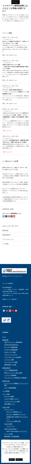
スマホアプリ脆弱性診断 (10, 349)
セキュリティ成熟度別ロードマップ (15, 414)
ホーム (4, 337)
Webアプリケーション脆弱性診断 (13, 342)
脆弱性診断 (5, 230)
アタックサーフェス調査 (10, 362)
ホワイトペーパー (9, 409)
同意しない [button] (19, 459)
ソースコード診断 (9, 359)
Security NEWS (8, 424)
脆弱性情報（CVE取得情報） (12, 436)
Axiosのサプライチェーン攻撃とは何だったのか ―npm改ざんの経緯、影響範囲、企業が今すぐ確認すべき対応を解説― (15, 176)
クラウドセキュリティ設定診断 (12, 357)
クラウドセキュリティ (8, 239)
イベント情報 (6, 394)
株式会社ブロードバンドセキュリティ (12, 276)
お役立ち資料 (6, 407)
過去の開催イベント (9, 404)
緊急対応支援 (6, 381)
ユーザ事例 (5, 243)
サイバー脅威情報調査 (10, 387)
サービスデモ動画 (9, 396)
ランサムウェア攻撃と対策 (13, 421)
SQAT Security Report (10, 429)
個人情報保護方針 (7, 287)
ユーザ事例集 (6, 391)
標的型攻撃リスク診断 (10, 364)
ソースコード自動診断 (10, 375)
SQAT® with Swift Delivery (11, 344)
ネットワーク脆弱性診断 (10, 347)
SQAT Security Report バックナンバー (16, 431)
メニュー (16, 2)
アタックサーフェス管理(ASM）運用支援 (15, 377)
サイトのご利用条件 (7, 283)
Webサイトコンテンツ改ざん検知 (13, 372)
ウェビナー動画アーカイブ (11, 399)
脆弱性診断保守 (6, 235)
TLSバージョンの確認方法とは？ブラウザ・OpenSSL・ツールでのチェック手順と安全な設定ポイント (15, 190)
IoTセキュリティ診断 (9, 352)
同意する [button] (12, 459)
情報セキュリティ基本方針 (9, 299)
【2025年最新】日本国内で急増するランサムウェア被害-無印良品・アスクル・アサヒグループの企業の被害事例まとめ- (15, 199)
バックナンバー (10, 426)
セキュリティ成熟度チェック (14, 411)
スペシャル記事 (8, 434)
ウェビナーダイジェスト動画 (12, 401)
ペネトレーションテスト (10, 354)
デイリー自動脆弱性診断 (10, 370)
